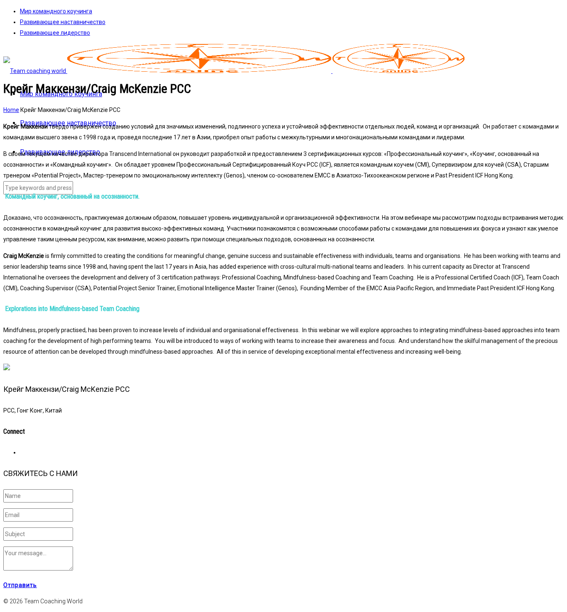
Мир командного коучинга (56, 11)
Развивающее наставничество (62, 22)
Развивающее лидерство (55, 32)
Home (11, 110)
